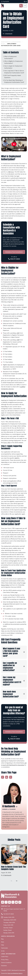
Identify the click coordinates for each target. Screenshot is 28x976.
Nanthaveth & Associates (11, 42)
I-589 (17, 340)
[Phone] (21, 5)
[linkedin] (9, 902)
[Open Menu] (25, 5)
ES (26, 1)
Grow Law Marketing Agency (15, 973)
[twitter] (12, 902)
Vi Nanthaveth (8, 33)
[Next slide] (16, 881)
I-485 (17, 333)
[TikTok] (19, 902)
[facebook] (6, 902)
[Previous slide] (11, 881)
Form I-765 (6, 442)
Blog (3, 43)
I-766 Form (10, 172)
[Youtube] (16, 902)
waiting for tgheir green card (14, 115)
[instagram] (2, 902)
